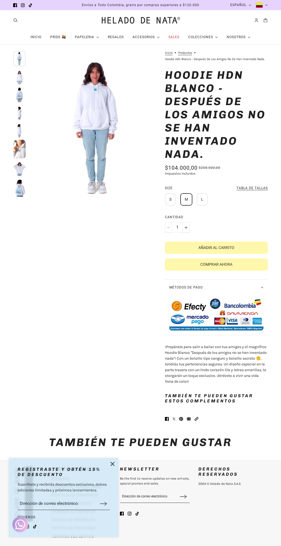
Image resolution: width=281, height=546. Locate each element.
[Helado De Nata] (140, 20)
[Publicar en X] (174, 418)
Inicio (169, 53)
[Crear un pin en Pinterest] (181, 419)
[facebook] (15, 5)
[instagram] (23, 5)
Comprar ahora (216, 264)
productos (185, 53)
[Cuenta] (256, 20)
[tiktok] (30, 5)
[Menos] (168, 227)
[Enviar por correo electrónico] (189, 419)
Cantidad (174, 217)
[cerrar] (112, 464)
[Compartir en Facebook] (167, 419)
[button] (196, 419)
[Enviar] (103, 503)
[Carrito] (265, 20)
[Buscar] (15, 20)
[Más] (186, 227)
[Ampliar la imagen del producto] (95, 127)
